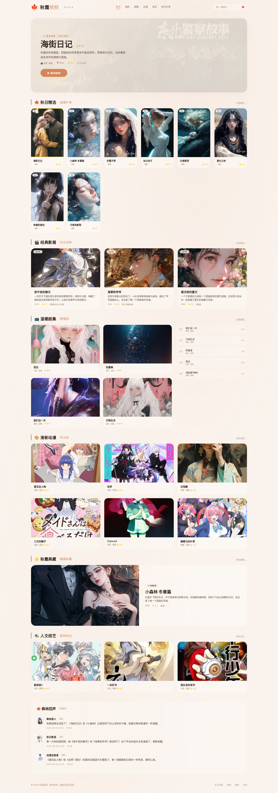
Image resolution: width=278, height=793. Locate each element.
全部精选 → (241, 103)
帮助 (229, 784)
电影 (127, 6)
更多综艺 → (241, 636)
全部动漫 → (241, 438)
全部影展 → (241, 243)
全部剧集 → (241, 319)
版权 (237, 784)
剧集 (136, 6)
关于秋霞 (219, 784)
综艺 (154, 6)
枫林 (118, 6)
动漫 (145, 6)
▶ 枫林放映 (53, 73)
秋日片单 (166, 6)
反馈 (245, 784)
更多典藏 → (241, 559)
